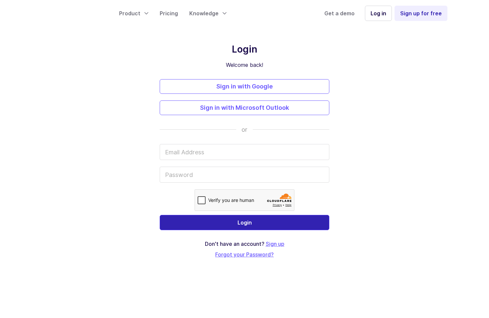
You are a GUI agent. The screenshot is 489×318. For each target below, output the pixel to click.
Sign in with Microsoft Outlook (244, 107)
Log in (378, 13)
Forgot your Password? (244, 254)
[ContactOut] (74, 13)
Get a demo (339, 13)
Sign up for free (421, 13)
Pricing (169, 13)
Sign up (275, 243)
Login (245, 222)
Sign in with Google (244, 86)
